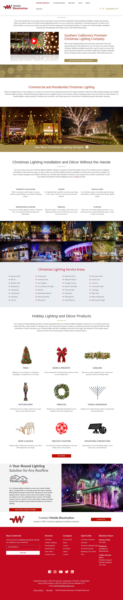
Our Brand (66, 548)
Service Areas (67, 539)
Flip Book (84, 542)
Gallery (65, 551)
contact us (77, 177)
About (65, 542)
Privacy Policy (38, 590)
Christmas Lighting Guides (90, 545)
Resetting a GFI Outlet (88, 551)
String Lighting (50, 545)
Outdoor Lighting (51, 542)
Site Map (49, 590)
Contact (65, 554)
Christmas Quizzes (87, 548)
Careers (65, 545)
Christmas (48, 539)
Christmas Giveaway (88, 539)
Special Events (50, 548)
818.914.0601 (48, 583)
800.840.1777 (80, 583)
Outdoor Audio (50, 554)
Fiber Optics (49, 551)
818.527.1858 (61, 583)
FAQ (82, 554)
